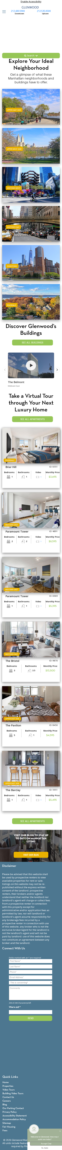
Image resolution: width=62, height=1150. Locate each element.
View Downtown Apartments (31, 266)
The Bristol (12, 661)
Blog (4, 1105)
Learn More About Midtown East (31, 223)
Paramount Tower (16, 531)
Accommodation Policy (14, 1119)
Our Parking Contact (13, 1108)
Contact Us (8, 1097)
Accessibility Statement (14, 1116)
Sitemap (6, 1123)
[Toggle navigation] (3, 12)
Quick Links (10, 1077)
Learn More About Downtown (31, 262)
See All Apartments (32, 419)
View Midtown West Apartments (31, 187)
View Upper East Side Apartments (31, 109)
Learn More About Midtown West (31, 184)
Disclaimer (9, 866)
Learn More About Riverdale (31, 301)
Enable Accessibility (31, 1)
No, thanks (45, 1148)
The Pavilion (13, 725)
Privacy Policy (9, 1112)
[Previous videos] (5, 370)
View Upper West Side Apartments (31, 148)
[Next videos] (57, 370)
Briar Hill (10, 467)
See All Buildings (32, 342)
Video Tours (8, 1090)
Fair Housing (8, 1127)
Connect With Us (13, 948)
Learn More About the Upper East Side (31, 106)
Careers (6, 1101)
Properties (7, 1086)
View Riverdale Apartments (31, 305)
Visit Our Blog (31, 854)
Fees (4, 1130)
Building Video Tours (12, 1093)
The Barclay (12, 790)
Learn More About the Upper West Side (31, 145)
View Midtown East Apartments (31, 226)
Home (5, 1082)
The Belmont (16, 382)
